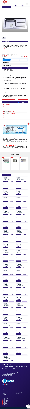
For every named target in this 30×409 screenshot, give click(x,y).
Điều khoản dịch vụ (18, 390)
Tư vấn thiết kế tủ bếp (5, 404)
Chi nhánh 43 (6, 317)
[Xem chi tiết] (9, 169)
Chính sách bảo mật (18, 389)
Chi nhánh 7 (5, 198)
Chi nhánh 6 (18, 191)
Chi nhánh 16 (19, 224)
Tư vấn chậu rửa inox (5, 402)
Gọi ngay (6, 181)
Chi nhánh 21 (6, 244)
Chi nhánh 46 (19, 324)
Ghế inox (4, 392)
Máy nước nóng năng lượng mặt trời (7, 389)
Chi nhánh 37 (6, 297)
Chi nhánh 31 (6, 277)
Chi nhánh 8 (18, 198)
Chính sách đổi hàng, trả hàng (19, 393)
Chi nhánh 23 (6, 251)
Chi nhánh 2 (18, 178)
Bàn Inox (4, 390)
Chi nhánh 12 (19, 211)
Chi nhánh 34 (19, 284)
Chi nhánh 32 (19, 277)
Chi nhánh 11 (5, 211)
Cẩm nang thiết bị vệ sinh (5, 403)
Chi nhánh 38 (19, 297)
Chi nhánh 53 (6, 350)
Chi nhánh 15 (6, 224)
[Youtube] (5, 384)
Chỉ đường (11, 181)
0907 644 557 (5, 193)
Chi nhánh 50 (19, 337)
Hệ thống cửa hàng (6, 174)
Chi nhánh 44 (19, 317)
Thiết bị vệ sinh (4, 394)
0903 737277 (5, 319)
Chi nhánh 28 (19, 264)
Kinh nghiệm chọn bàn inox (6, 401)
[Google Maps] (6, 384)
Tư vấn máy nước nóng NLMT (6, 398)
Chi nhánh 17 (6, 231)
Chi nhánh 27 (6, 264)
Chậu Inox (4, 391)
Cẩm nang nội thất (5, 405)
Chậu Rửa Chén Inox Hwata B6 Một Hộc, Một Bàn (23, 165)
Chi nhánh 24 (19, 251)
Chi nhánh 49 (6, 337)
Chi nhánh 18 (19, 231)
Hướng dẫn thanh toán (18, 391)
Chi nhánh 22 (19, 244)
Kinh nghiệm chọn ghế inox (6, 400)
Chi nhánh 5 (5, 191)
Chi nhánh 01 (6, 178)
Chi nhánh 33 (6, 284)
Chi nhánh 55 (6, 357)
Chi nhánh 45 (6, 324)
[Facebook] (3, 384)
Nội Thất (4, 393)
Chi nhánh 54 (19, 350)
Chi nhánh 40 (19, 304)
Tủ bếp (3, 395)
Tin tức (3, 397)
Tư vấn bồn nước (4, 399)
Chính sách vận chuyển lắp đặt (19, 392)
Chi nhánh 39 (6, 304)
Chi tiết (21, 169)
